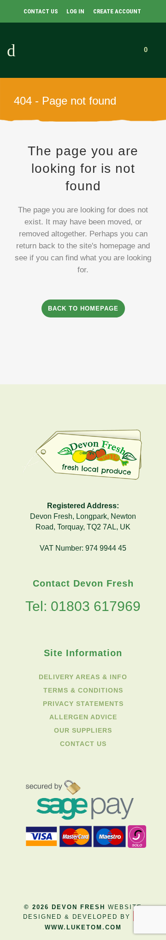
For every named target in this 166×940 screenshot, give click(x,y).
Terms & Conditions (83, 690)
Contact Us (41, 11)
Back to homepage (83, 308)
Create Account (117, 11)
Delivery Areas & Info (83, 677)
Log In (75, 11)
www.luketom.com (83, 927)
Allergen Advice (83, 717)
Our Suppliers (83, 730)
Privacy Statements (83, 703)
